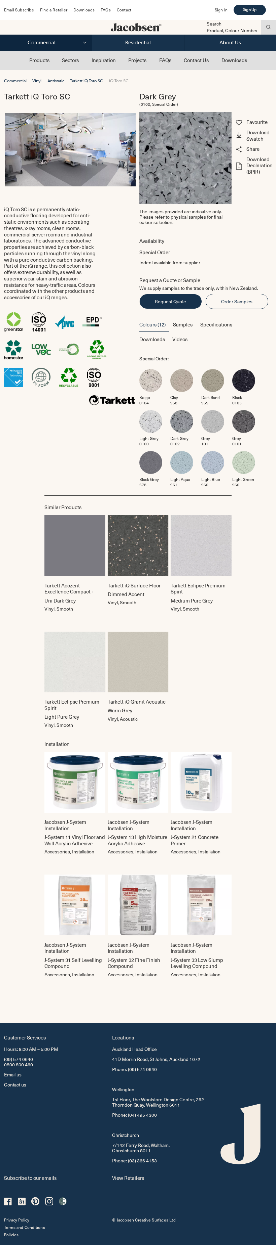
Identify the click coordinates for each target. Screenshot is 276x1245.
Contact (124, 10)
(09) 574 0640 (18, 1059)
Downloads (84, 10)
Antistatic (55, 80)
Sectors (70, 60)
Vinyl (36, 80)
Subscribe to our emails (30, 1178)
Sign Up (249, 9)
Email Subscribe (19, 10)
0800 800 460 (18, 1064)
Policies (11, 1234)
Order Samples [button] (236, 301)
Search (214, 23)
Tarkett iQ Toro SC (86, 80)
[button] (253, 136)
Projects (137, 60)
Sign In (221, 10)
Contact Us (196, 60)
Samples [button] (183, 324)
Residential (138, 42)
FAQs (106, 10)
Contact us (15, 1084)
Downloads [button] (152, 339)
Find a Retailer (53, 10)
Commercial (42, 42)
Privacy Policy (17, 1219)
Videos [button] (179, 339)
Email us (13, 1074)
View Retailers (128, 1178)
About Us (230, 42)
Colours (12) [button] (152, 324)
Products (39, 60)
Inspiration (104, 60)
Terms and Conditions (24, 1227)
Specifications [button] (216, 324)
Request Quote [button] (170, 301)
